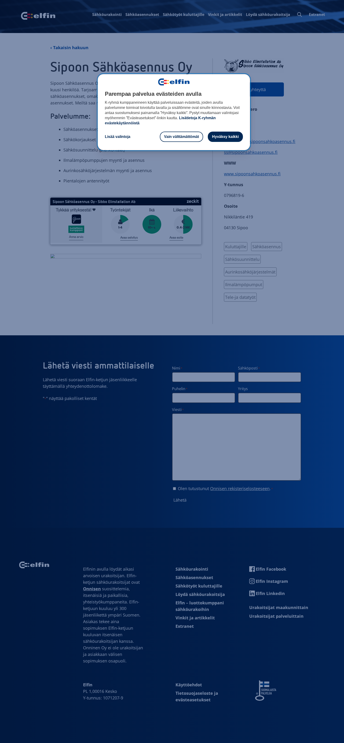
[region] (174, 112)
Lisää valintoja (117, 137)
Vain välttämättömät (181, 137)
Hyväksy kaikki (225, 137)
